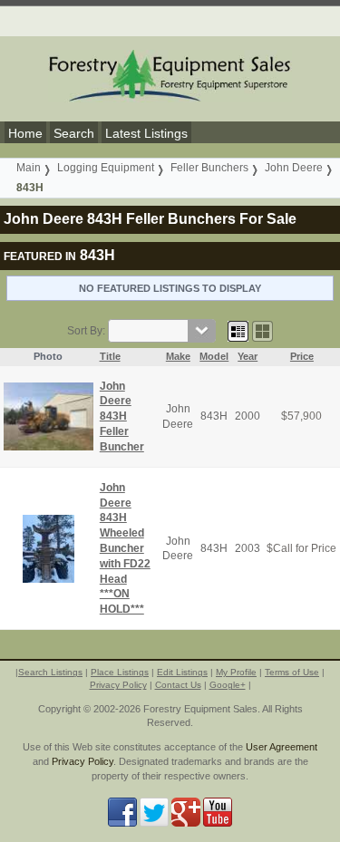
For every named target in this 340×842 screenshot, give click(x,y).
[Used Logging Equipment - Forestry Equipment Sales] (170, 74)
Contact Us (178, 685)
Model (213, 356)
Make (178, 356)
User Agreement (281, 746)
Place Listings (120, 672)
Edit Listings (182, 672)
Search (73, 133)
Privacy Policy (118, 685)
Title (110, 356)
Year (247, 356)
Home (25, 133)
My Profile (236, 672)
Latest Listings (146, 133)
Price (302, 356)
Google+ (227, 685)
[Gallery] (262, 330)
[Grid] (238, 330)
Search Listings (50, 672)
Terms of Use (292, 672)
